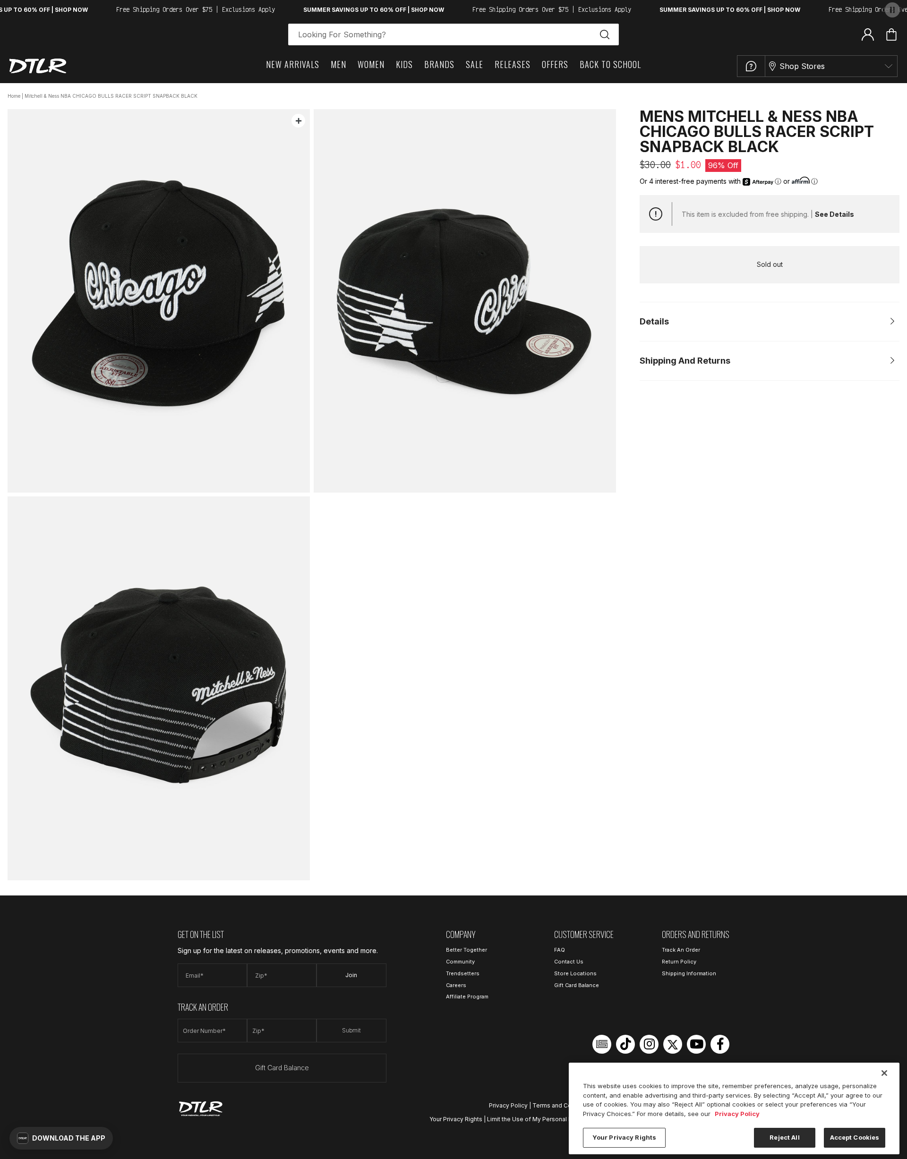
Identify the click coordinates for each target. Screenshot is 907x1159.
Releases (513, 64)
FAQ (559, 949)
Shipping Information (689, 973)
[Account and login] (868, 34)
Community (460, 961)
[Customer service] (751, 66)
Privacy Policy (508, 1105)
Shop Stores (802, 66)
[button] (61, 1138)
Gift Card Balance (282, 1068)
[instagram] (649, 1044)
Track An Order (681, 949)
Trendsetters (462, 973)
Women (371, 64)
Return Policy (679, 961)
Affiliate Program (467, 996)
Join (351, 975)
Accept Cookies (855, 1137)
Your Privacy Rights (455, 1119)
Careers (456, 985)
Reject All (784, 1137)
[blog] (601, 1044)
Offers (555, 64)
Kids (404, 64)
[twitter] (672, 1044)
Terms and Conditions (563, 1105)
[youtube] (696, 1044)
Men (338, 64)
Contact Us (568, 961)
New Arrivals (292, 64)
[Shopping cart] (891, 34)
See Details (834, 214)
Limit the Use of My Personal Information (543, 1119)
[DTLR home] (37, 66)
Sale (474, 64)
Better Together (466, 949)
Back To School (610, 64)
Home (14, 96)
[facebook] (719, 1044)
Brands (439, 64)
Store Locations (575, 973)
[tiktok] (625, 1044)
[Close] (884, 1073)
